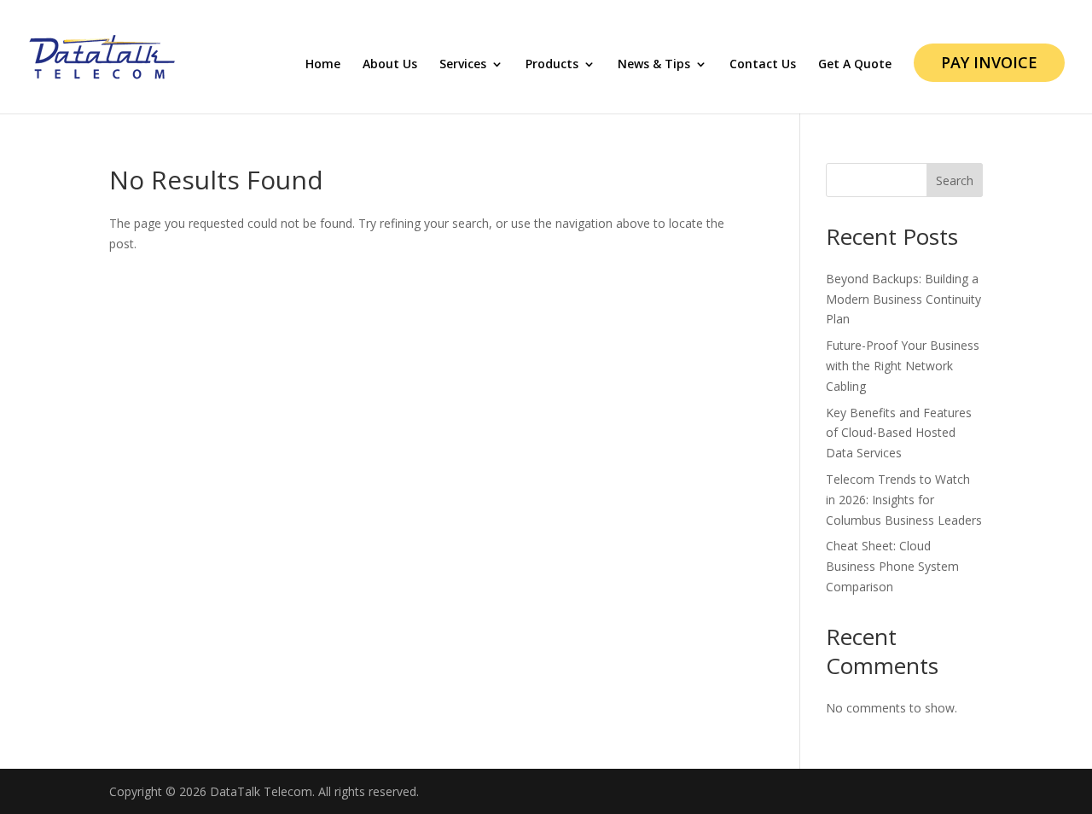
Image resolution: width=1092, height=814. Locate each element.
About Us (390, 65)
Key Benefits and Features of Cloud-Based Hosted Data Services (899, 433)
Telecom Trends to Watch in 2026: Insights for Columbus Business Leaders (904, 499)
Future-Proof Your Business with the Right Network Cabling (902, 365)
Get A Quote (855, 65)
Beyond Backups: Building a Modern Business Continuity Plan (903, 299)
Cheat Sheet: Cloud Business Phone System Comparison (892, 566)
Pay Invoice (989, 62)
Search (954, 180)
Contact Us (762, 65)
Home (322, 65)
